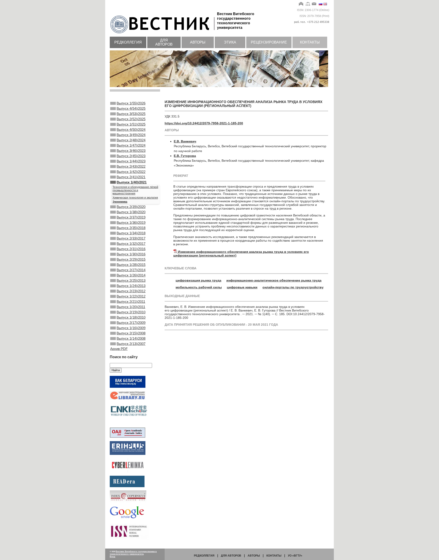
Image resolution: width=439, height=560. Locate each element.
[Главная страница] (163, 33)
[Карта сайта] (308, 4)
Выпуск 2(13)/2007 (131, 344)
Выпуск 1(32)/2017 (131, 244)
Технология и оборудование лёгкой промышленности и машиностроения (135, 190)
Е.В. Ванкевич (185, 141)
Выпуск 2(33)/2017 (131, 238)
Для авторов (164, 42)
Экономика (119, 201)
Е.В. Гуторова (185, 156)
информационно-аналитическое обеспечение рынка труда (273, 280)
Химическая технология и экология (135, 197)
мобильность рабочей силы (199, 287)
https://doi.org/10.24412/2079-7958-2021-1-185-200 (204, 123)
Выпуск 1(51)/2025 (131, 124)
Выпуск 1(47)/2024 (131, 145)
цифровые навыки (242, 287)
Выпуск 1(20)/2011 (131, 307)
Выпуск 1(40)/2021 (132, 182)
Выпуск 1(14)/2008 (131, 338)
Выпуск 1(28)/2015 (131, 265)
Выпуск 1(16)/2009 (131, 328)
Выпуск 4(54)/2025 (131, 108)
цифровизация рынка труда (198, 280)
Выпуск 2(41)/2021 (131, 177)
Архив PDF (119, 349)
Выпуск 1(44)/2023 (131, 161)
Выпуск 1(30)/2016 (131, 254)
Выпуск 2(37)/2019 (131, 217)
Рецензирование (269, 42)
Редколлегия (128, 42)
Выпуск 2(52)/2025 (131, 119)
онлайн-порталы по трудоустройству (293, 287)
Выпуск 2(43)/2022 (131, 166)
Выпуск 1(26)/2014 (131, 275)
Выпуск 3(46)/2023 (131, 151)
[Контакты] (314, 4)
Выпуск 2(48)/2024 (131, 140)
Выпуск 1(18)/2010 (131, 317)
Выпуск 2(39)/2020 (131, 207)
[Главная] (301, 4)
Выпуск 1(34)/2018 (131, 233)
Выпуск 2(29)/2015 (131, 259)
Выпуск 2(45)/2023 (131, 156)
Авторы (197, 42)
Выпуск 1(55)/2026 (131, 103)
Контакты (310, 42)
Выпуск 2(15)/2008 (131, 333)
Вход (112, 556)
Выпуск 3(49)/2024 (131, 135)
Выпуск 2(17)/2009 (131, 323)
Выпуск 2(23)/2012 (131, 291)
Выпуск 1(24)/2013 (131, 286)
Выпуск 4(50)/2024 (131, 129)
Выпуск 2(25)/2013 (131, 280)
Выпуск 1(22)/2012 (131, 296)
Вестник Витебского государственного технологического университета (133, 552)
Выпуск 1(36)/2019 (131, 222)
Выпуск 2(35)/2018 (131, 228)
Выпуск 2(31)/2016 (131, 249)
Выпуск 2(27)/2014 (131, 270)
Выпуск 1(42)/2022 (131, 172)
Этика (230, 42)
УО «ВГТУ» (295, 555)
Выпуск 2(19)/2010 (131, 312)
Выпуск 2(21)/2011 (131, 301)
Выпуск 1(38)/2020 (131, 212)
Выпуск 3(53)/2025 (131, 114)
